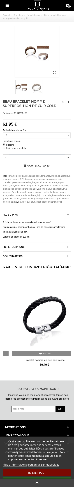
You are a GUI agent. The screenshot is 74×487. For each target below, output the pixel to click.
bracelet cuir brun (26, 202)
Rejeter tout (37, 472)
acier (60, 179)
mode (54, 176)
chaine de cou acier (18, 176)
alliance (43, 182)
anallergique (64, 176)
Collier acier (57, 185)
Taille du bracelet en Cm (15, 130)
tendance (45, 176)
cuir (66, 185)
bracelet (7, 182)
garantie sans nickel (21, 182)
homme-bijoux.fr (35, 192)
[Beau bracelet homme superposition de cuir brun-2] (37, 87)
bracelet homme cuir (35, 179)
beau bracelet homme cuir (49, 202)
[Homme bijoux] (37, 5)
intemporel (20, 192)
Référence (8, 113)
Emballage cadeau (12, 141)
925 (22, 179)
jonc (12, 185)
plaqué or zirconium (55, 189)
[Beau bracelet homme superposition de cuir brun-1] (54, 73)
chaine (17, 198)
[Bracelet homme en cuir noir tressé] (37, 313)
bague (35, 182)
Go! (60, 408)
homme (15, 179)
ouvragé (7, 179)
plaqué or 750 (33, 185)
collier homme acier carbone (22, 195)
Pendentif (46, 185)
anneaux (52, 182)
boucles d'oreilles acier (26, 189)
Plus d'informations (15, 464)
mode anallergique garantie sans (37, 198)
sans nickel (34, 176)
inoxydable (51, 179)
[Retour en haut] (37, 483)
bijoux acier (8, 189)
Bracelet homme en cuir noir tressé (37, 359)
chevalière (20, 185)
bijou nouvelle (44, 195)
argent (41, 189)
